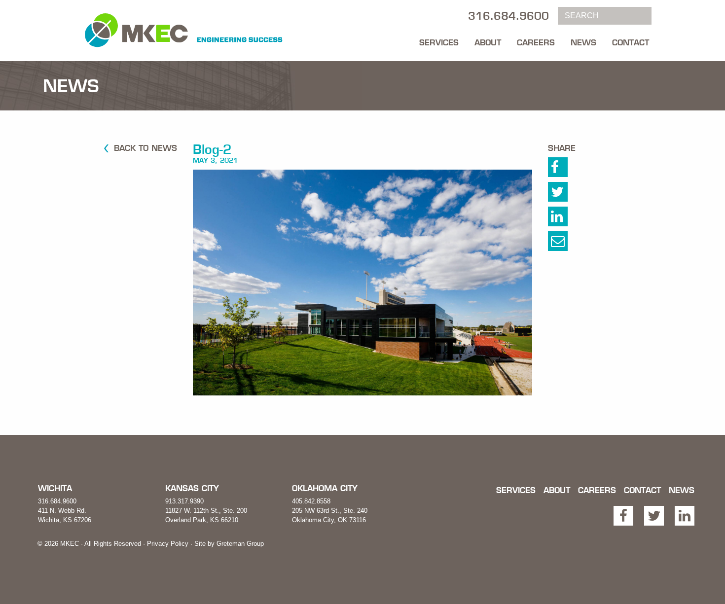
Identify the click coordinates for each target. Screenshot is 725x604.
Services (439, 42)
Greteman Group (240, 543)
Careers (536, 42)
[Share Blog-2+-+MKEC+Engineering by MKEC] (568, 243)
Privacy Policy (167, 543)
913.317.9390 (184, 501)
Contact (630, 42)
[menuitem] (439, 40)
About (487, 42)
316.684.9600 (57, 501)
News (583, 42)
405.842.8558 (311, 501)
